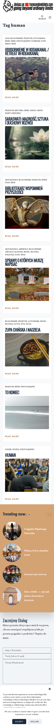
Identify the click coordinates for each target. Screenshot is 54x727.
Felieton (28, 38)
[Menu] (50, 17)
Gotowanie (33, 321)
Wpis (13, 44)
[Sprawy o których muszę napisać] (27, 284)
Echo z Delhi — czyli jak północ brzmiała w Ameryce (36, 596)
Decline (35, 721)
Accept (19, 721)
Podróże (35, 41)
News (44, 180)
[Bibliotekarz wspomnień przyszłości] (27, 212)
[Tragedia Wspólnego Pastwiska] (12, 531)
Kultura (19, 252)
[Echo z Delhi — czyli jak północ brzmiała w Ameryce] (12, 596)
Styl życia (26, 324)
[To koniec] (27, 412)
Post (43, 41)
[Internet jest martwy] (12, 574)
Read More (12, 98)
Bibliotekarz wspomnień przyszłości (23, 190)
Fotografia (39, 38)
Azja (7, 38)
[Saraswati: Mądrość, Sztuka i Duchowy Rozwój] (27, 142)
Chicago (9, 252)
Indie (7, 41)
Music (27, 252)
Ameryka (23, 249)
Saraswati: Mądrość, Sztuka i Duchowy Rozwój (26, 121)
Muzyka (35, 252)
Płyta (17, 324)
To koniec (12, 392)
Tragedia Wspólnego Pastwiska (35, 531)
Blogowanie (16, 38)
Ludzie (8, 449)
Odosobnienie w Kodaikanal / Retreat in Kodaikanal (27, 51)
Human (10, 455)
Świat (8, 44)
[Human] (27, 475)
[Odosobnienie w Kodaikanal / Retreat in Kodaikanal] (27, 73)
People (15, 449)
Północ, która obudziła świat (36, 553)
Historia (19, 110)
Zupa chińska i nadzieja (22, 330)
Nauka (33, 110)
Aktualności (11, 180)
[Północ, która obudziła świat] (12, 552)
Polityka (9, 255)
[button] (49, 689)
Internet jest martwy (35, 574)
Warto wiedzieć (13, 113)
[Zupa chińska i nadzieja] (27, 349)
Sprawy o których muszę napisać (24, 262)
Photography (24, 41)
